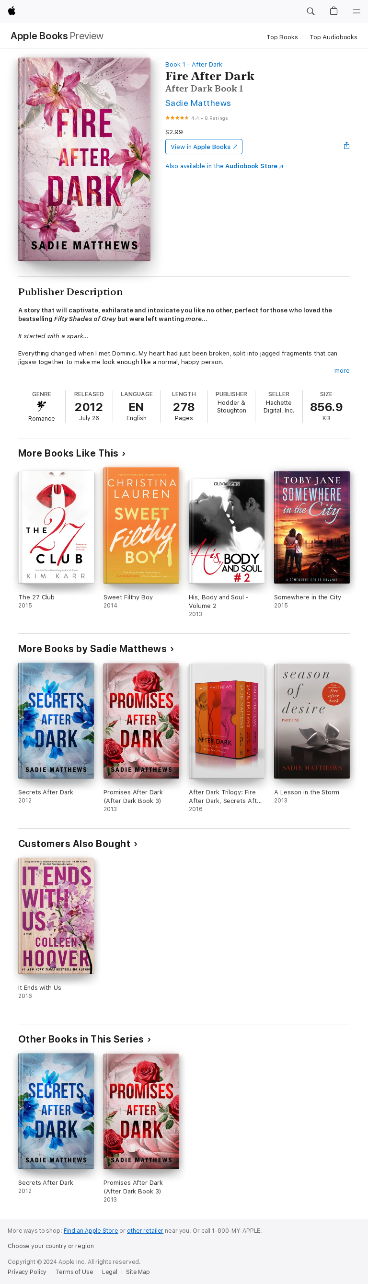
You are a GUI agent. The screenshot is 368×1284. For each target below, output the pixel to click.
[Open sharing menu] (347, 147)
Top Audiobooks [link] (333, 37)
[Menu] (356, 11)
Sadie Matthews (198, 103)
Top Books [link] (282, 37)
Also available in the (221, 166)
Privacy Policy (27, 1272)
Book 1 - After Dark (193, 64)
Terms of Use (74, 1272)
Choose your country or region (51, 1246)
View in (200, 146)
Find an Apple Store (91, 1230)
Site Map (138, 1272)
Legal (109, 1272)
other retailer (145, 1230)
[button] (310, 11)
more (342, 370)
